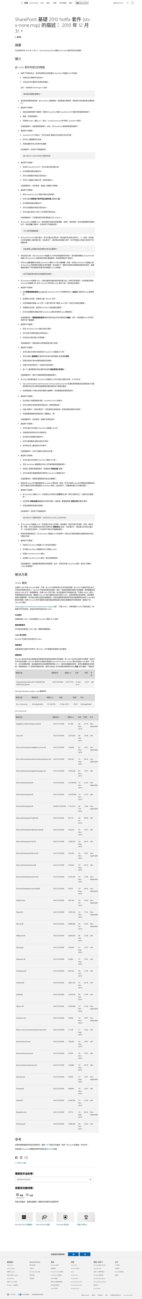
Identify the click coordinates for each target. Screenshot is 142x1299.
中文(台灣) (12, 1294)
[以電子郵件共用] (25, 1157)
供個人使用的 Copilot (12, 1275)
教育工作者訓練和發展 (56, 1282)
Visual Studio (97, 1288)
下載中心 (32, 1268)
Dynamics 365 (74, 1275)
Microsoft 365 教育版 (56, 1275)
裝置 (54, 3)
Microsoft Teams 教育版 (57, 1272)
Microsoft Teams (75, 1288)
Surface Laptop (11, 1268)
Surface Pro (10, 1265)
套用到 (19, 37)
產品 (48, 3)
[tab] (20, 1195)
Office (42, 3)
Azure (72, 1272)
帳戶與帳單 (63, 3)
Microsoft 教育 (54, 1265)
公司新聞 (117, 1268)
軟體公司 (96, 1285)
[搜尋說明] (127, 2)
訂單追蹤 (32, 1278)
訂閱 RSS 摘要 (21, 1163)
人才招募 (117, 1265)
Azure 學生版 (54, 1288)
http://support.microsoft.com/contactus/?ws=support (34, 606)
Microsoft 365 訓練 (43, 1224)
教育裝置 (53, 1268)
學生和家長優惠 (55, 1285)
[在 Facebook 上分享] (16, 1157)
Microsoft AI (74, 1265)
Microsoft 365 (34, 3)
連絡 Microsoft (85, 1295)
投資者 (116, 1275)
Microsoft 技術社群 (98, 1275)
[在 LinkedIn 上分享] (20, 1157)
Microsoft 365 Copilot (76, 1285)
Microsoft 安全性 (63, 1224)
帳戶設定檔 (32, 1265)
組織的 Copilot (10, 1272)
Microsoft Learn (97, 1268)
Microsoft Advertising (76, 1282)
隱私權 (93, 1295)
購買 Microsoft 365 (82, 3)
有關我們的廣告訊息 (115, 1295)
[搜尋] (90, 1179)
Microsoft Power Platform (100, 1282)
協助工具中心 (82, 1224)
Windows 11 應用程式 (12, 1285)
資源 (70, 3)
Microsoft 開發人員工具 (100, 1265)
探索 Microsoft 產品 (12, 1282)
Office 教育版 (54, 1278)
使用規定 (100, 1295)
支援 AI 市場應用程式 (99, 1272)
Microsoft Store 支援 (35, 1272)
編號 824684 (49, 1149)
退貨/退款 (32, 1275)
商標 (106, 1295)
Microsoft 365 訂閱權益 (23, 1224)
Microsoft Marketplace (99, 1278)
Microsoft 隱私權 (119, 1272)
